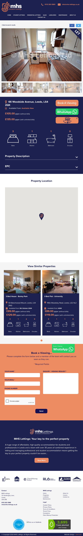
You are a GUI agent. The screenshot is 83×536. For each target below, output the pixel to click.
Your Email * (10, 380)
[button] (41, 216)
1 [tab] (41, 342)
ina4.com (72, 534)
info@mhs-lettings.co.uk (70, 4)
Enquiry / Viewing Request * (55, 371)
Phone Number (11, 388)
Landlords (52, 15)
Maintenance (63, 15)
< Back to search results (8, 25)
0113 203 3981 (49, 4)
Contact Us (41, 17)
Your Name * (10, 371)
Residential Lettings (34, 15)
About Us (73, 15)
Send (41, 411)
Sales (45, 15)
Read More (42, 460)
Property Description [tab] (17, 156)
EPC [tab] (7, 166)
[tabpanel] (22, 304)
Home (9, 15)
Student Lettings (19, 15)
